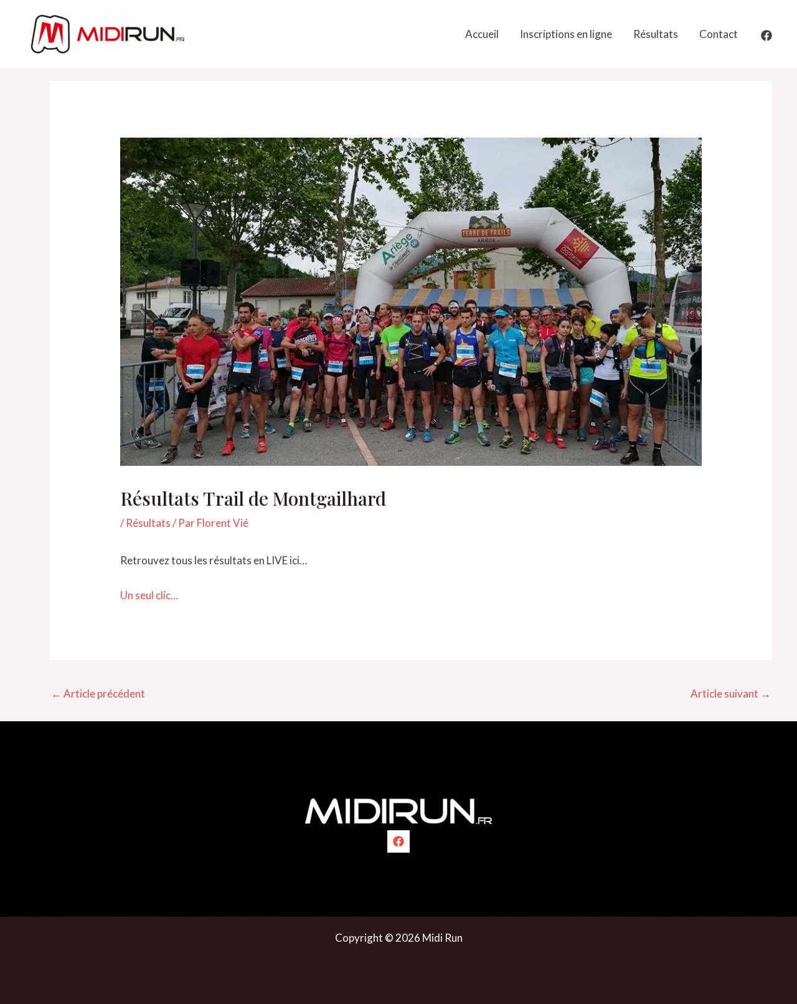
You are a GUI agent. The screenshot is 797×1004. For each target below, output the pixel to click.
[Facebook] (766, 35)
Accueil (482, 33)
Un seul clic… (149, 595)
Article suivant (731, 693)
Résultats (655, 33)
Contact (718, 33)
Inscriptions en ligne (566, 33)
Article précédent (98, 693)
